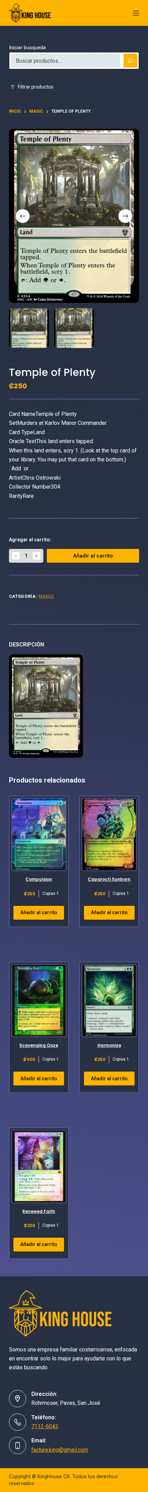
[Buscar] (130, 61)
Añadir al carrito (93, 556)
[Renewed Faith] (38, 1166)
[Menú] (136, 13)
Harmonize (109, 1045)
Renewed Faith (38, 1211)
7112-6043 (44, 1426)
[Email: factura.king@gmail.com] (17, 1445)
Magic (46, 596)
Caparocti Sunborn (109, 879)
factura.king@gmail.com (59, 1450)
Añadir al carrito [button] (38, 912)
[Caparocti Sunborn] (109, 834)
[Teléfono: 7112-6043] (17, 1422)
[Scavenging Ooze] (38, 1000)
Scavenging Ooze (38, 1045)
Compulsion (38, 879)
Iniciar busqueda (27, 47)
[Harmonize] (109, 1000)
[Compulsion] (38, 834)
